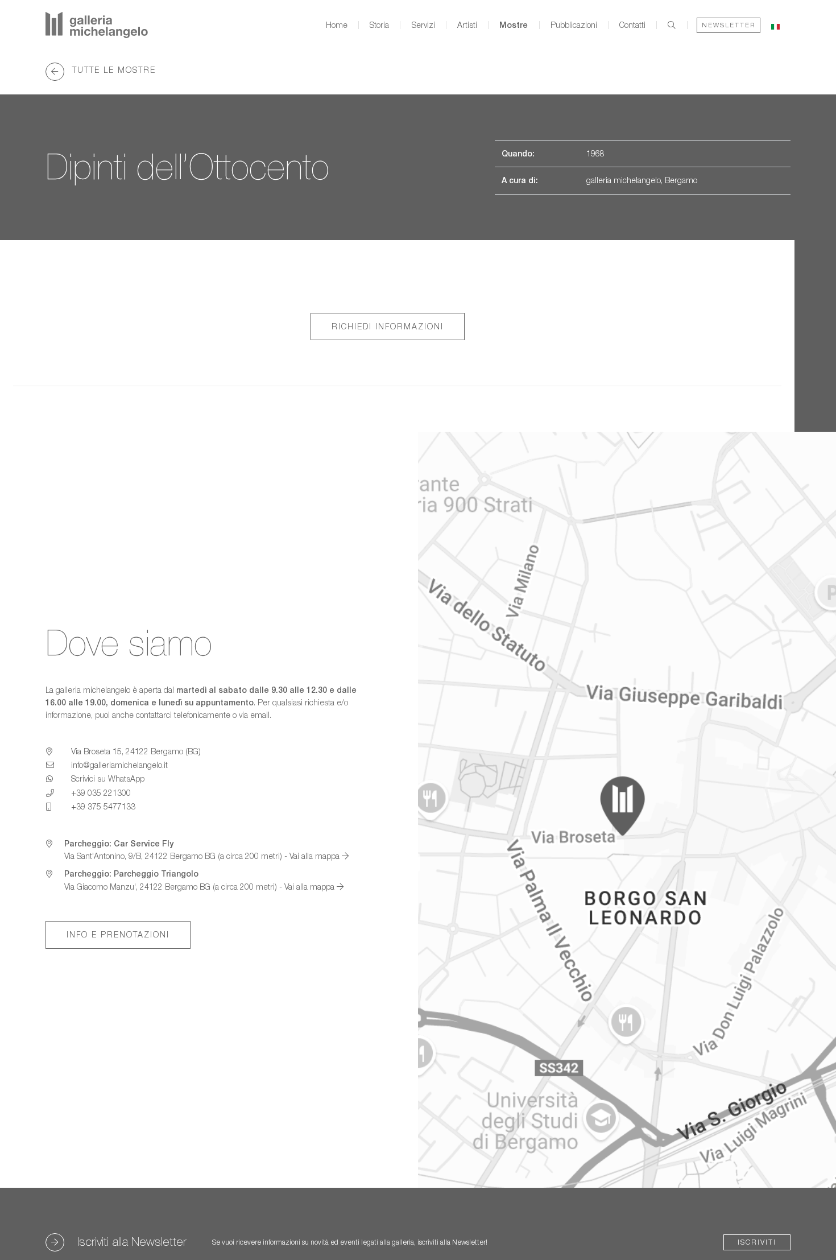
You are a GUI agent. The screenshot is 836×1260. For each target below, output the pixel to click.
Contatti (632, 25)
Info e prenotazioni (118, 934)
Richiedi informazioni (388, 326)
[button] (775, 24)
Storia (379, 25)
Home (336, 25)
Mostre (513, 25)
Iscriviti (757, 1242)
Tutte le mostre (112, 70)
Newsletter (728, 24)
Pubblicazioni (574, 25)
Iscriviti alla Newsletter (132, 1241)
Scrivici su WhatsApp (107, 778)
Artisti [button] (467, 25)
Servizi (423, 25)
